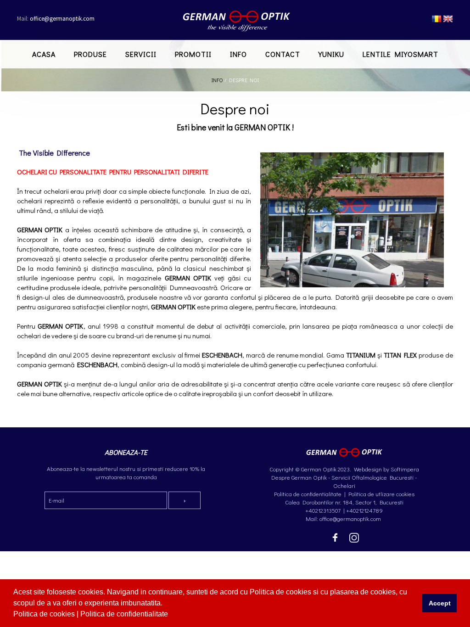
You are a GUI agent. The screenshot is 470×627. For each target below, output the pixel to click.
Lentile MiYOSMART (400, 54)
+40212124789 (364, 510)
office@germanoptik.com (56, 18)
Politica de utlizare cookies (381, 494)
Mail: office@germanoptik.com (344, 518)
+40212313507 (323, 510)
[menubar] (235, 54)
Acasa (44, 54)
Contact (282, 54)
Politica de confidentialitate (125, 614)
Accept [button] (440, 603)
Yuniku (331, 54)
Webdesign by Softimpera (385, 469)
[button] (171, 615)
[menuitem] (44, 54)
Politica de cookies (45, 614)
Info (238, 54)
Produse (90, 54)
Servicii (141, 54)
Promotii (193, 54)
